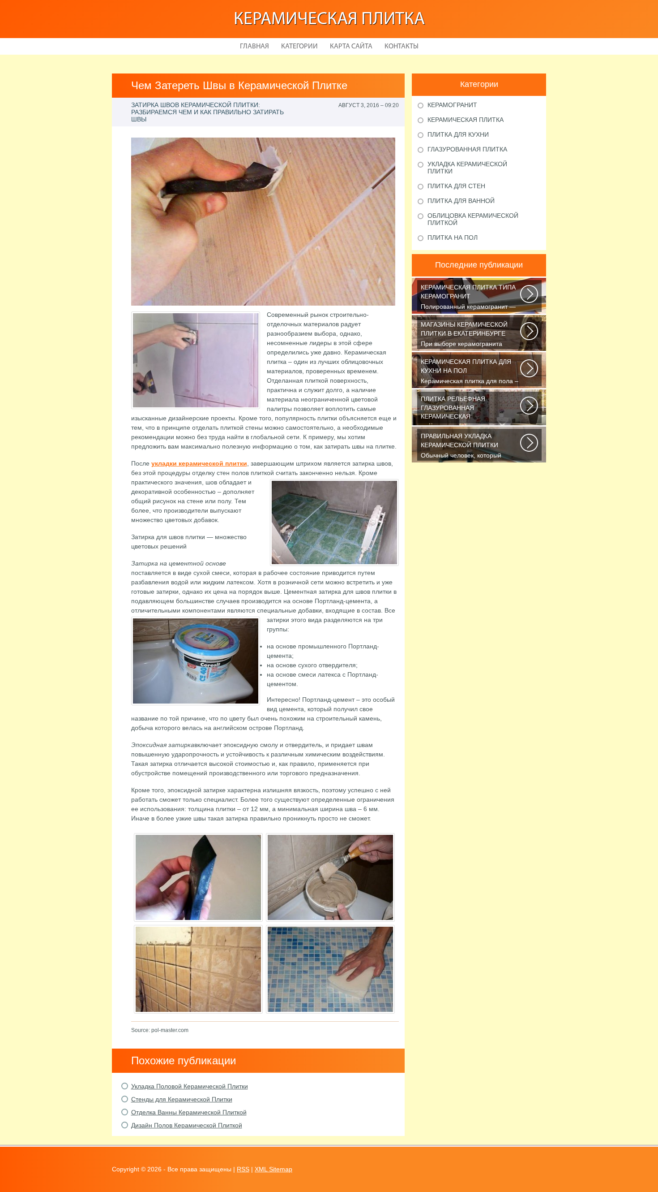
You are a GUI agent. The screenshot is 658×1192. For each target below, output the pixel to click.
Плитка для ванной (461, 200)
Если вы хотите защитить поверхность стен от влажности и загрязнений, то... (469, 409)
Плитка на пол (452, 237)
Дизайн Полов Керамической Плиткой (186, 1125)
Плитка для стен (456, 186)
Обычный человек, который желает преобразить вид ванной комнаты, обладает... (468, 446)
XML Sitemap (273, 1169)
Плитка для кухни (458, 134)
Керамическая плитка (329, 20)
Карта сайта (351, 46)
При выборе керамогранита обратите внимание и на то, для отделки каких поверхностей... (468, 335)
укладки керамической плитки (199, 463)
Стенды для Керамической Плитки (181, 1099)
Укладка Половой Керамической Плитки (189, 1086)
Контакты (402, 46)
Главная (254, 46)
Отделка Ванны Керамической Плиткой (189, 1112)
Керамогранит (452, 104)
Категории (299, 46)
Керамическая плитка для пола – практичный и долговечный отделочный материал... (469, 372)
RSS (243, 1169)
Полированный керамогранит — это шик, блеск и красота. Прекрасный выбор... (468, 298)
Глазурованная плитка (467, 149)
